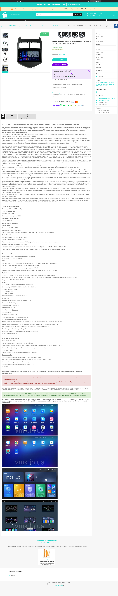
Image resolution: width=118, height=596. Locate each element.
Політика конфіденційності (68, 584)
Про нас (20, 20)
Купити (61, 59)
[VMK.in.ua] (5, 15)
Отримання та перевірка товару (51, 20)
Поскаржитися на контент (54, 584)
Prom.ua (68, 582)
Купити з (57, 64)
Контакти (13, 575)
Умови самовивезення (71, 20)
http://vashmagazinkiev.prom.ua (106, 98)
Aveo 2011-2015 (53, 26)
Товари (13, 20)
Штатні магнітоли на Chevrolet (38, 26)
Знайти (77, 15)
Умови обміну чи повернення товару (92, 20)
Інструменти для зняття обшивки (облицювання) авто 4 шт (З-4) (47, 563)
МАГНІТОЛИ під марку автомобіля (18, 26)
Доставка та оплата (32, 20)
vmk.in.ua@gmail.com (103, 100)
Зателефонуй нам (74, 4)
